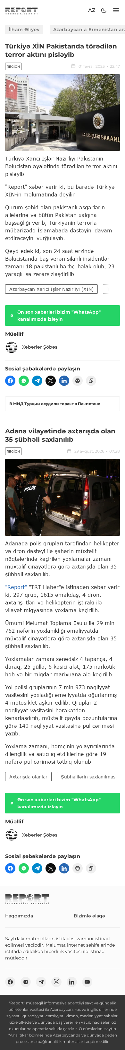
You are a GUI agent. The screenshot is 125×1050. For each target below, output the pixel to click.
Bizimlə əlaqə (89, 916)
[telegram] (37, 381)
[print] (77, 381)
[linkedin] (64, 381)
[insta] (26, 982)
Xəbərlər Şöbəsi (40, 347)
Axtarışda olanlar (28, 776)
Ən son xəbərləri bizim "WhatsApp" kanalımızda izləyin (59, 315)
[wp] (24, 381)
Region (13, 67)
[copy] (91, 381)
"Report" (16, 587)
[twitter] (51, 381)
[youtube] (87, 982)
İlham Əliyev (24, 29)
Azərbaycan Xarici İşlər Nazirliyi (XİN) (51, 289)
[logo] (21, 10)
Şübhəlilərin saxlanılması (89, 776)
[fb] (10, 381)
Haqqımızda (19, 916)
